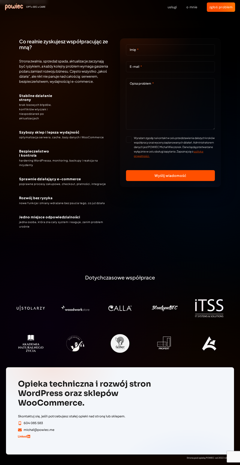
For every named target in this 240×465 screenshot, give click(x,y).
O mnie (191, 7)
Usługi (172, 7)
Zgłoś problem (221, 7)
